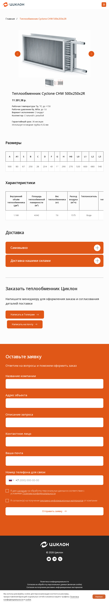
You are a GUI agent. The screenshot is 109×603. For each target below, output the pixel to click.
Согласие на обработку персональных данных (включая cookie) (54, 584)
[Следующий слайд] (91, 54)
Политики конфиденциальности (39, 493)
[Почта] (49, 560)
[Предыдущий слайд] (17, 54)
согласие (22, 490)
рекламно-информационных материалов (61, 500)
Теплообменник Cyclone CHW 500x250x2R (43, 18)
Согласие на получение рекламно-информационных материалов (54, 587)
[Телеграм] (54, 560)
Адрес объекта (16, 395)
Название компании (21, 376)
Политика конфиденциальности (54, 581)
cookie (28, 599)
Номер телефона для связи (25, 472)
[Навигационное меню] (104, 4)
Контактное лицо (18, 434)
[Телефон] (60, 560)
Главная (10, 18)
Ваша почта (14, 453)
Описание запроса (19, 414)
